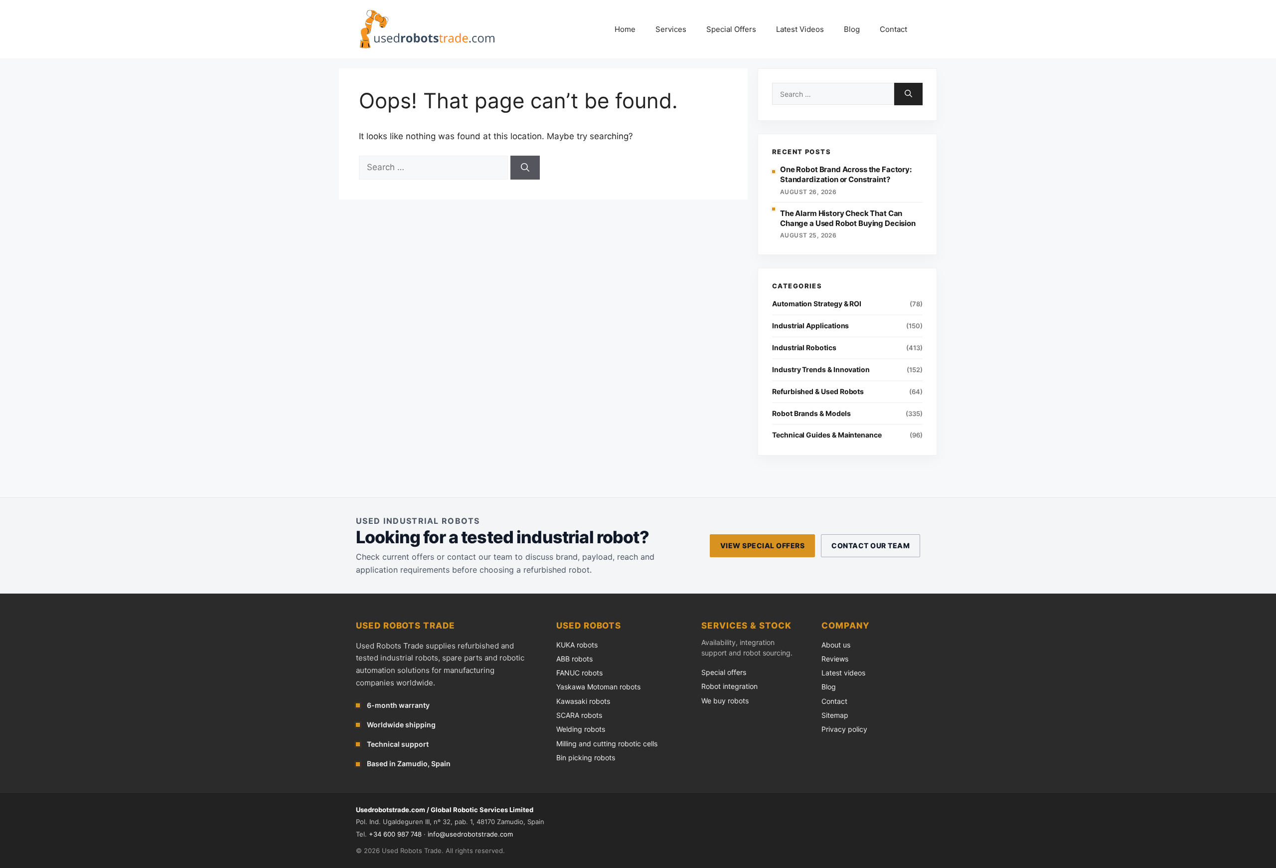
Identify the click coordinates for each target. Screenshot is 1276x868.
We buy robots (725, 700)
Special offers (723, 672)
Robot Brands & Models (811, 413)
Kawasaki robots (583, 701)
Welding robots (580, 729)
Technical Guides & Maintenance (827, 435)
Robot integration (729, 686)
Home (625, 29)
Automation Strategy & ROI (816, 303)
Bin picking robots (585, 757)
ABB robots (574, 658)
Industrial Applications (810, 325)
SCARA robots (579, 715)
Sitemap (834, 715)
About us (835, 645)
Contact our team (870, 545)
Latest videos (843, 672)
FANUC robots (579, 672)
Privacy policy (844, 729)
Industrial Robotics (804, 347)
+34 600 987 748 (395, 834)
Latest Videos (800, 29)
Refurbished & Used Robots (818, 391)
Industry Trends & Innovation (821, 369)
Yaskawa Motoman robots (598, 686)
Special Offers (731, 29)
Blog (852, 29)
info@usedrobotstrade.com (470, 834)
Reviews (834, 658)
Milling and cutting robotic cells (606, 743)
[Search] (525, 168)
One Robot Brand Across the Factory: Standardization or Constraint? (846, 174)
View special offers (762, 545)
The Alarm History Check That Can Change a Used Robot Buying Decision (848, 218)
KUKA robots (577, 645)
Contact (893, 29)
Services (670, 29)
